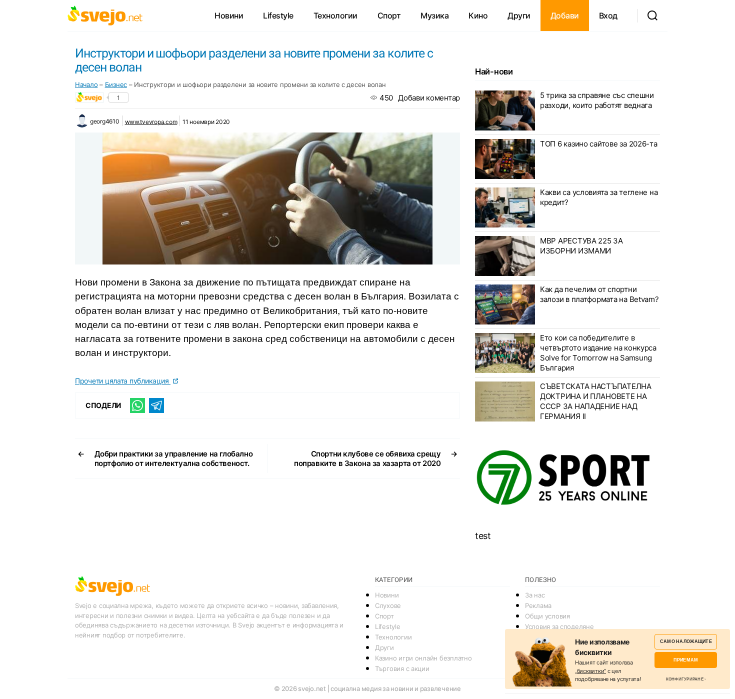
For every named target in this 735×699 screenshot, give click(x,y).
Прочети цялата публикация (122, 380)
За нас (534, 595)
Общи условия (547, 616)
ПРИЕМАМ (686, 659)
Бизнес (116, 84)
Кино (478, 15)
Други (519, 15)
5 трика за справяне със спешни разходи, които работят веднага (597, 100)
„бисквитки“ (590, 671)
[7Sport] (567, 478)
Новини (228, 15)
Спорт (389, 15)
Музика (434, 15)
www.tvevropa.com (151, 122)
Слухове (388, 606)
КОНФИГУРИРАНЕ (685, 679)
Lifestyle (278, 15)
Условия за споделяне (559, 626)
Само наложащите (686, 641)
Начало (86, 84)
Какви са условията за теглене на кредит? (599, 197)
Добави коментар (429, 97)
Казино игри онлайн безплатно (423, 658)
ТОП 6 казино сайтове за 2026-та (599, 143)
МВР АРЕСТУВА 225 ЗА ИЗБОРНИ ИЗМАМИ (581, 246)
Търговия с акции (402, 668)
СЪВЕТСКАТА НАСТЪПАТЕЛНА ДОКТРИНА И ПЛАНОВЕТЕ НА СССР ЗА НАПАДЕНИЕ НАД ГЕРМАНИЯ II (596, 401)
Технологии (336, 15)
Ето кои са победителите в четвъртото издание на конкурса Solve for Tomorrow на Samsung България (598, 352)
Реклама (538, 606)
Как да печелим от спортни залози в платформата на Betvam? (599, 294)
